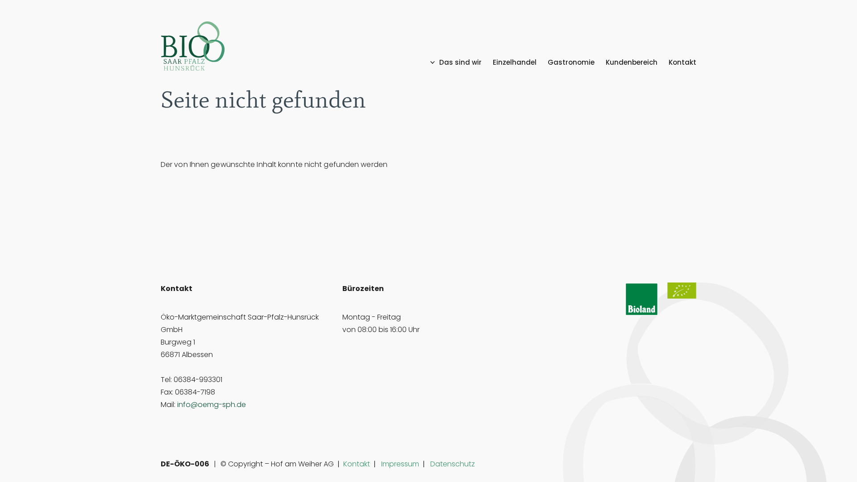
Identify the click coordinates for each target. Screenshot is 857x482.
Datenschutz (452, 464)
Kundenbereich (631, 62)
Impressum (400, 464)
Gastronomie (571, 62)
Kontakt (682, 62)
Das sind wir (460, 62)
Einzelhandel (515, 62)
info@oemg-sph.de (211, 404)
